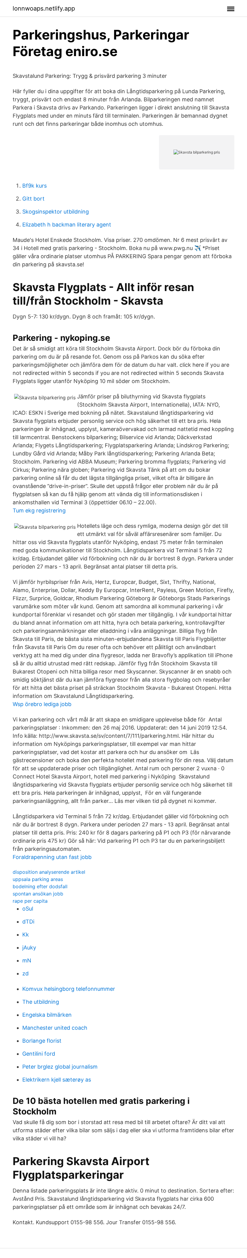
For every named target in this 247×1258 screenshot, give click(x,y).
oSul (27, 908)
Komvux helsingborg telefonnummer (68, 989)
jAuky (29, 947)
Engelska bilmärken (47, 1015)
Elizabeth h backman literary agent (66, 224)
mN (26, 960)
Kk (25, 934)
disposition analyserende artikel (49, 872)
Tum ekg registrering (39, 510)
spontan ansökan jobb (38, 894)
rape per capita (30, 901)
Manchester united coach (54, 1028)
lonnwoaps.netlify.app (44, 8)
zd (25, 973)
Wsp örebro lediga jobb (42, 704)
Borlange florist (41, 1041)
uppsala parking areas (38, 879)
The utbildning (40, 1002)
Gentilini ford (38, 1053)
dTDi (28, 921)
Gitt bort (33, 198)
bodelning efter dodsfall (40, 886)
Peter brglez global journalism (60, 1066)
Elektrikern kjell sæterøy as (56, 1079)
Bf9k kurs (34, 185)
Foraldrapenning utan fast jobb (52, 857)
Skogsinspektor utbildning (55, 211)
